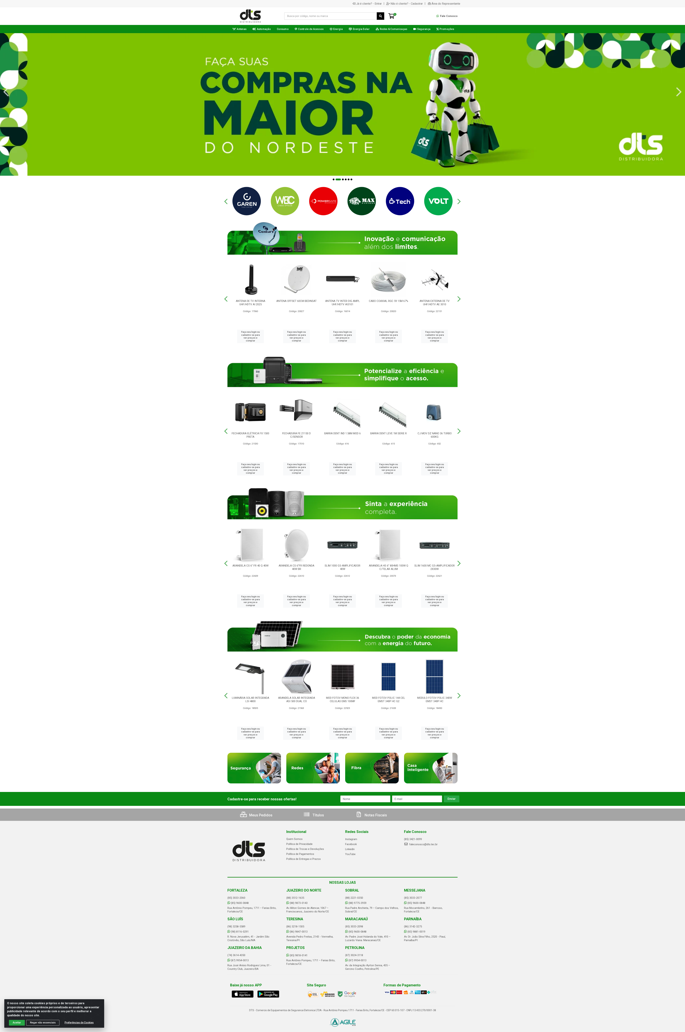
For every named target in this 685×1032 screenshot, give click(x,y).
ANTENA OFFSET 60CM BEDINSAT (296, 301)
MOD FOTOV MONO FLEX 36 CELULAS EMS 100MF (342, 699)
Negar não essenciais (43, 1022)
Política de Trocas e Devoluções (305, 849)
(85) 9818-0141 (299, 955)
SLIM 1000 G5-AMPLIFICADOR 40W (342, 567)
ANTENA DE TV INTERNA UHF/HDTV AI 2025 (250, 302)
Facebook (351, 844)
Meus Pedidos (260, 815)
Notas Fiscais (375, 815)
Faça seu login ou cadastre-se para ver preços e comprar (250, 336)
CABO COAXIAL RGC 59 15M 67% (388, 301)
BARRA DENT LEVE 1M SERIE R (388, 433)
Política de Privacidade (299, 844)
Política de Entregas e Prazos (303, 859)
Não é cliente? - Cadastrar (406, 3)
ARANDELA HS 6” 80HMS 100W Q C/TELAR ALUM (388, 567)
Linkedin (350, 849)
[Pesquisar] (380, 16)
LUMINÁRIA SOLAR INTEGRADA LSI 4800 (250, 699)
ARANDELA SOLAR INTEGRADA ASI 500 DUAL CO (296, 699)
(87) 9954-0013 (240, 960)
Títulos (318, 815)
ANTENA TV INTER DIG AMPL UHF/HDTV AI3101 (342, 302)
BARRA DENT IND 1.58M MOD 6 (342, 433)
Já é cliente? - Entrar (369, 3)
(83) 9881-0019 (416, 931)
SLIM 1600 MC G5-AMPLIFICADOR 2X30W (434, 567)
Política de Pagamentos (300, 854)
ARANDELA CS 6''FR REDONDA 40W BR (296, 567)
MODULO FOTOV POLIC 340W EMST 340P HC (434, 699)
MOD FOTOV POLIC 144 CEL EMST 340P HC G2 (388, 699)
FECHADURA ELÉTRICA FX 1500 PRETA (250, 435)
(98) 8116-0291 (240, 931)
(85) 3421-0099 (413, 839)
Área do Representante (446, 3)
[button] (333, 179)
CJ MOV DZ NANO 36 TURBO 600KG (435, 435)
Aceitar (17, 1022)
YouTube (350, 854)
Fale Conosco (448, 16)
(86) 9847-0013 (299, 931)
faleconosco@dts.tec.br (423, 844)
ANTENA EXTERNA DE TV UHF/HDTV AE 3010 (435, 302)
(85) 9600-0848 (240, 903)
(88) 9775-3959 (357, 903)
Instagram (351, 839)
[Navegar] (6, 92)
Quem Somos (294, 839)
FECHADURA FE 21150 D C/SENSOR (296, 435)
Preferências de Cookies (79, 1022)
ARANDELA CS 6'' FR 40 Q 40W (250, 565)
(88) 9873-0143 (299, 903)
